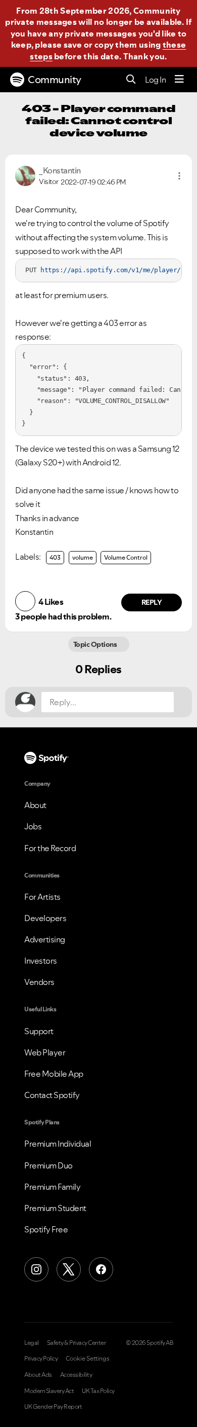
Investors (40, 960)
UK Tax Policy (98, 1391)
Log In (155, 79)
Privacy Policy (41, 1359)
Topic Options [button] (96, 644)
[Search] (131, 80)
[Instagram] (36, 1269)
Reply (151, 602)
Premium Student (55, 1208)
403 (55, 557)
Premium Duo (48, 1165)
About (35, 805)
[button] (179, 176)
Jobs (32, 826)
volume (82, 557)
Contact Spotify (52, 1095)
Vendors (39, 981)
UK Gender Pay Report (53, 1407)
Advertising (44, 939)
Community (54, 79)
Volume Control (125, 557)
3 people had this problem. (63, 616)
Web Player (44, 1052)
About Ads (38, 1375)
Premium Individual (57, 1143)
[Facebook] (101, 1269)
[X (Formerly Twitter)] (69, 1269)
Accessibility (76, 1375)
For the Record (50, 848)
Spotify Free (46, 1229)
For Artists (42, 896)
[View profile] (25, 174)
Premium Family (52, 1186)
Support (39, 1031)
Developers (45, 918)
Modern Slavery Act (49, 1391)
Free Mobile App (53, 1073)
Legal (31, 1343)
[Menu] (179, 80)
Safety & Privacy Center (76, 1343)
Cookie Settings (88, 1359)
